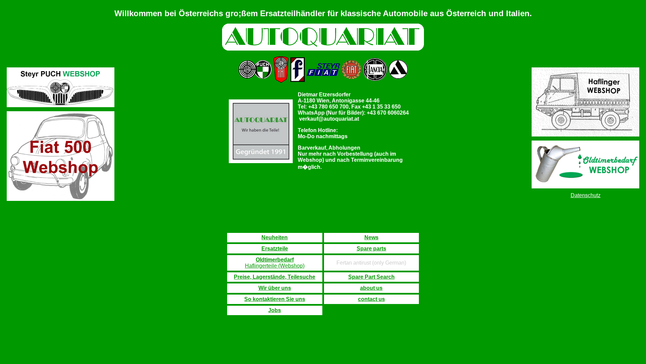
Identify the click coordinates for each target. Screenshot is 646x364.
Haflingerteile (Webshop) (274, 266)
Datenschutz (586, 195)
